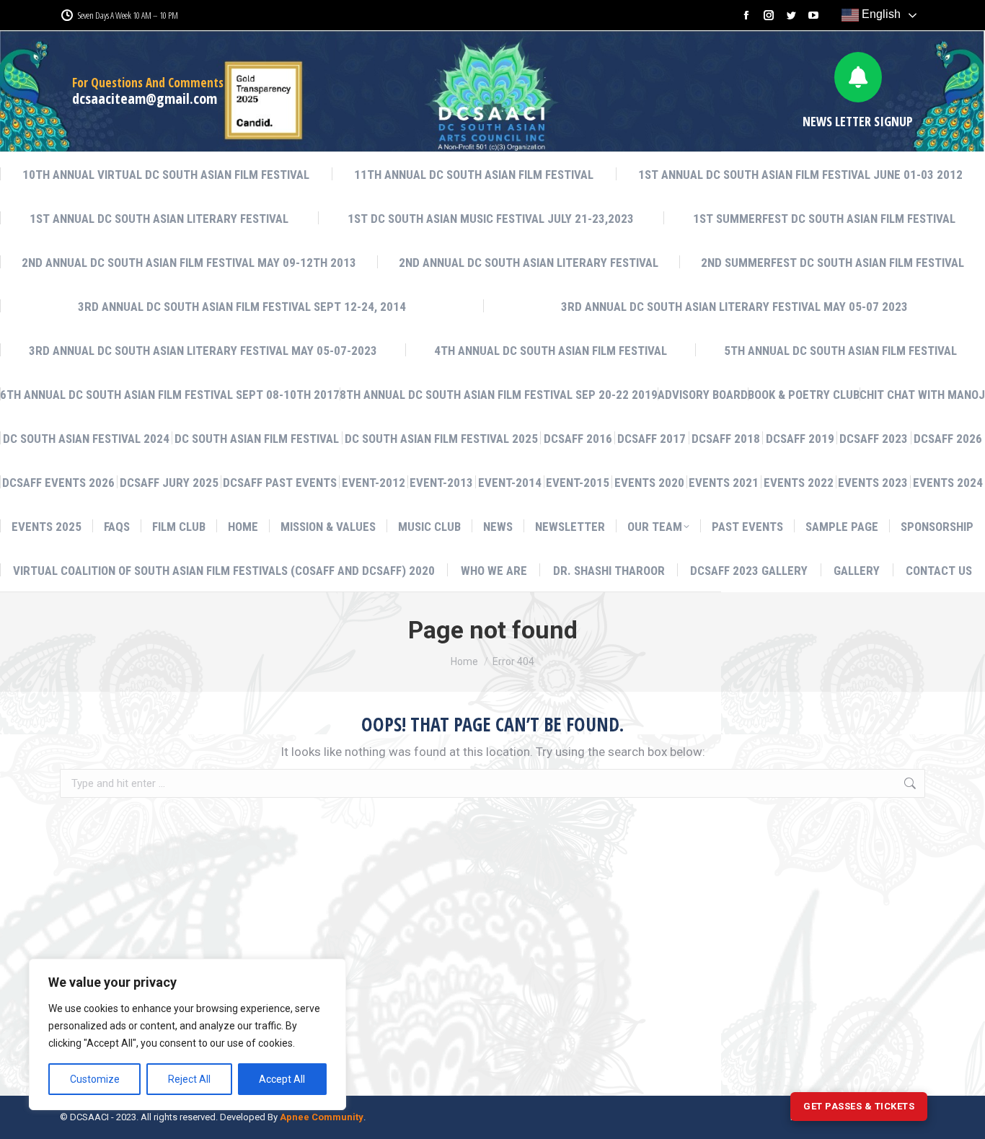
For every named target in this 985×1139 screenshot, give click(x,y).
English (880, 14)
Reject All (189, 1079)
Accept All (282, 1079)
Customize (95, 1079)
